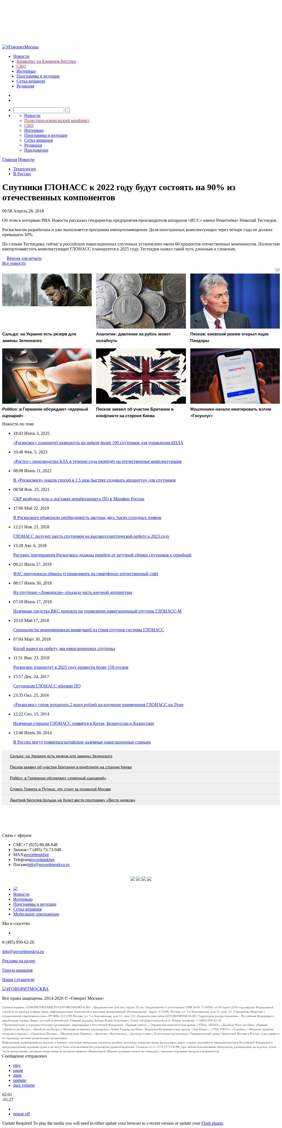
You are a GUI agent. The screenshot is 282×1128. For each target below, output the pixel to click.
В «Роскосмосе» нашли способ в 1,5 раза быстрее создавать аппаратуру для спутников (94, 480)
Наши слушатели (18, 979)
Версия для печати (24, 258)
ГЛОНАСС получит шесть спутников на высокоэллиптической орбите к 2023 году (91, 536)
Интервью (26, 71)
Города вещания (17, 970)
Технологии (24, 168)
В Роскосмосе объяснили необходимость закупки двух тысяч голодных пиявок (87, 517)
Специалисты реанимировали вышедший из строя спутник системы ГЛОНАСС (88, 629)
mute (17, 1075)
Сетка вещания (31, 81)
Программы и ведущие (38, 76)
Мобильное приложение (36, 914)
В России (22, 173)
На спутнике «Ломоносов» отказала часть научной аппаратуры (72, 592)
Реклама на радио (18, 960)
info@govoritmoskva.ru (48, 864)
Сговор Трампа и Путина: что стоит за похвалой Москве (60, 789)
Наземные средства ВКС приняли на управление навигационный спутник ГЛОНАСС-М (97, 611)
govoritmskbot (36, 854)
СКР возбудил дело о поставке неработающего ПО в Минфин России (78, 498)
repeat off (21, 1113)
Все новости (14, 263)
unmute (19, 1080)
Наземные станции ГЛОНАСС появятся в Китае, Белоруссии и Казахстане (83, 723)
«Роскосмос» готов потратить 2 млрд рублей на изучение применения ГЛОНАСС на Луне (98, 704)
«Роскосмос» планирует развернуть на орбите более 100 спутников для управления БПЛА (98, 442)
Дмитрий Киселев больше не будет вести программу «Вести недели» (72, 800)
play (17, 1065)
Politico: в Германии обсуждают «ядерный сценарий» (58, 778)
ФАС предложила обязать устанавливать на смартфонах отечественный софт (85, 573)
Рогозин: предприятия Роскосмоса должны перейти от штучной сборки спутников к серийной (102, 555)
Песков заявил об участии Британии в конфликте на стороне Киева (71, 767)
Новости (21, 56)
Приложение (36, 150)
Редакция (25, 86)
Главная (9, 159)
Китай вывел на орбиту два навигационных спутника (64, 648)
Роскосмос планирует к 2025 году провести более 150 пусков (70, 667)
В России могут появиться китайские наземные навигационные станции (82, 742)
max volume (24, 1085)
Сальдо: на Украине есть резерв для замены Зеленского (61, 756)
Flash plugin (212, 1123)
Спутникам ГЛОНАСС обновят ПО (47, 686)
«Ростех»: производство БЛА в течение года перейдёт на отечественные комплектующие (97, 461)
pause (18, 1070)
